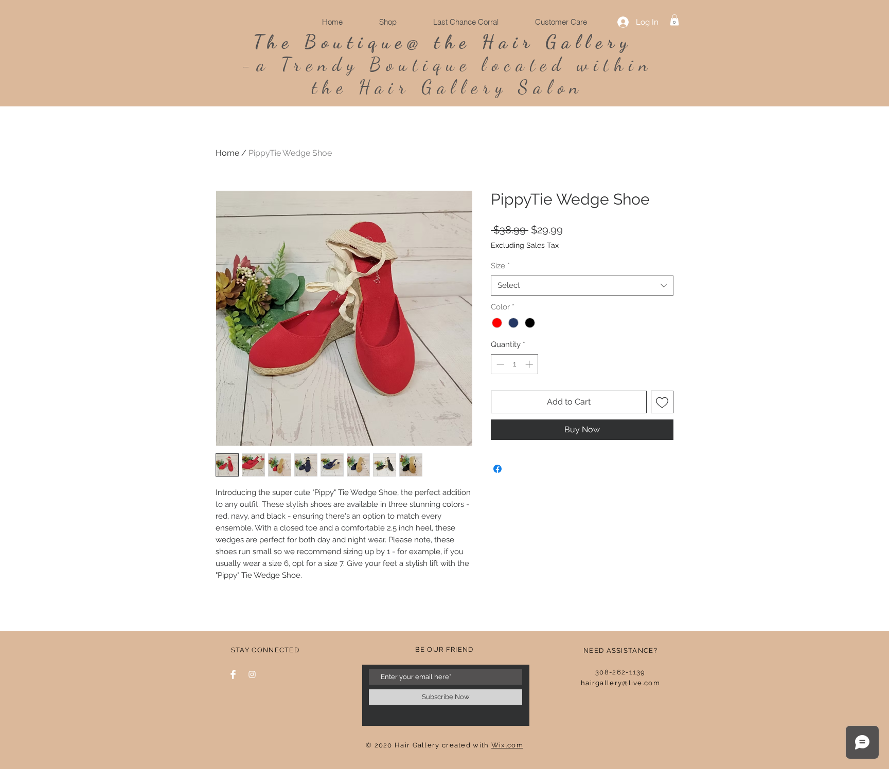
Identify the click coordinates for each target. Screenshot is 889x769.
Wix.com (507, 745)
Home (227, 153)
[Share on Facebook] (497, 469)
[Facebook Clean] (233, 674)
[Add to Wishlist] (662, 402)
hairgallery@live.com (620, 683)
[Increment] (530, 364)
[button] (674, 20)
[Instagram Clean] (252, 674)
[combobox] (582, 286)
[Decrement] (499, 364)
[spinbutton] (514, 364)
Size (500, 265)
